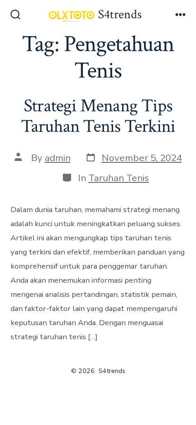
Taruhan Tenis (118, 177)
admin (58, 157)
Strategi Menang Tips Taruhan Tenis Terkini (98, 116)
